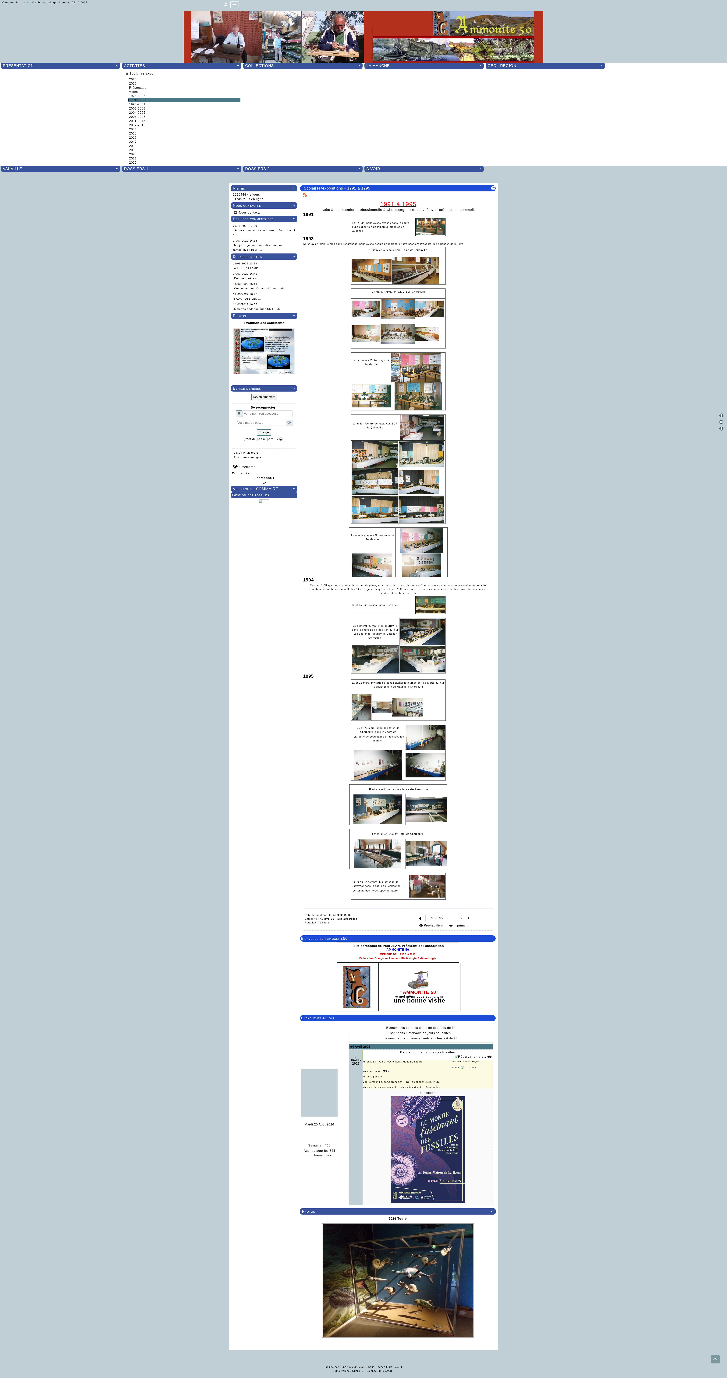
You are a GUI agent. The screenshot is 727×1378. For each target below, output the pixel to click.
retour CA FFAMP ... (248, 268)
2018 (133, 146)
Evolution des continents (264, 323)
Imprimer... (461, 925)
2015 (133, 133)
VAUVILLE (60, 169)
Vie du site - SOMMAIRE (264, 489)
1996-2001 (137, 104)
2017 (133, 141)
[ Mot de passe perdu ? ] (264, 439)
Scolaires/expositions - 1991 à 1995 (337, 188)
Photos (264, 316)
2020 (133, 154)
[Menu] (234, 4)
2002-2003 (137, 108)
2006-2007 (137, 116)
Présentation (138, 87)
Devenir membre (264, 397)
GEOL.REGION (545, 66)
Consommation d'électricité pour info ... (261, 288)
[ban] (363, 36)
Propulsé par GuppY (336, 1367)
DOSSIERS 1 (181, 169)
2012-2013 (137, 125)
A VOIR (424, 169)
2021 (133, 158)
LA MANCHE (424, 66)
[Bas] (721, 429)
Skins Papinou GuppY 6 (349, 1370)
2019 (133, 150)
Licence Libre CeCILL (380, 1370)
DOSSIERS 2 (302, 169)
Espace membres (264, 388)
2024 (133, 79)
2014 (133, 129)
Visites (264, 188)
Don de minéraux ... (247, 278)
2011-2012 (137, 121)
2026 (133, 83)
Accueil (29, 2)
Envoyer (264, 432)
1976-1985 (137, 96)
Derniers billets (264, 256)
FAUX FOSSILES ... (247, 298)
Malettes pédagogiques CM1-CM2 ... (259, 308)
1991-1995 (140, 100)
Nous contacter (264, 205)
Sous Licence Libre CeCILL (386, 1367)
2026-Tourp (398, 1218)
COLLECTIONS (302, 66)
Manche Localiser (465, 1067)
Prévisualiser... (435, 925)
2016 (133, 137)
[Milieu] (721, 422)
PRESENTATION (60, 66)
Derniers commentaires (264, 219)
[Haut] (721, 415)
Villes (133, 91)
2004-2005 (137, 112)
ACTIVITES (181, 66)
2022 (133, 162)
